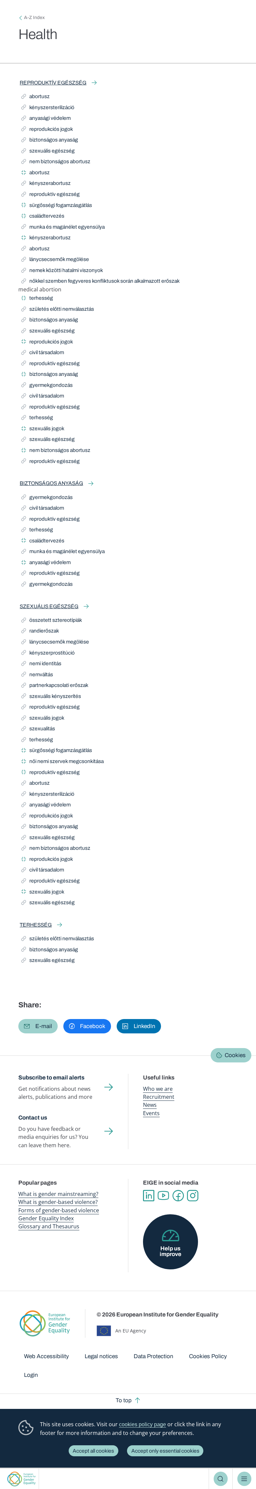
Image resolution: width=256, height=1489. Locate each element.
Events (151, 1113)
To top (124, 1400)
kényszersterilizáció (47, 108)
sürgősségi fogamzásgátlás (56, 206)
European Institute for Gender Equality (22, 1479)
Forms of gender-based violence (58, 1210)
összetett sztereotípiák (51, 621)
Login (31, 1375)
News (150, 1104)
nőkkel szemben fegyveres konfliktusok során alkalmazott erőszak (100, 282)
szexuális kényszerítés (51, 697)
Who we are (158, 1088)
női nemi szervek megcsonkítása (62, 762)
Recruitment (158, 1096)
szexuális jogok (42, 430)
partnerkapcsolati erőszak (54, 686)
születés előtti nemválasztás (57, 310)
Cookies (235, 1055)
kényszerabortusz (46, 184)
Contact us (32, 1117)
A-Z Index (34, 17)
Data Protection (153, 1356)
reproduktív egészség (53, 82)
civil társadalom (42, 353)
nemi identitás (41, 665)
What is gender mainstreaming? (58, 1194)
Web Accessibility (46, 1356)
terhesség (37, 299)
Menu (244, 1479)
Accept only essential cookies (165, 1451)
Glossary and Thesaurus (48, 1226)
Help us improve (170, 1251)
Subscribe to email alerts (51, 1077)
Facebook (178, 1195)
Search (221, 1479)
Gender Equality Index (46, 1218)
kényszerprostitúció (48, 654)
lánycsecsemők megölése (55, 260)
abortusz (36, 97)
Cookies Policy (208, 1356)
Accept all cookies (93, 1451)
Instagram (192, 1195)
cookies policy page (142, 1424)
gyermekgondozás (47, 386)
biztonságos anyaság (49, 141)
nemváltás (37, 676)
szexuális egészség (48, 152)
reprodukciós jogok (47, 130)
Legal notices (101, 1356)
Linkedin (148, 1195)
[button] (38, 1026)
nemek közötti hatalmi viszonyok (62, 271)
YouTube (163, 1195)
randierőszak (40, 632)
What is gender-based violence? (58, 1202)
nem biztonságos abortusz (55, 163)
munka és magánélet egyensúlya (63, 228)
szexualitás (38, 730)
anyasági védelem (46, 119)
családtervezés (42, 217)
